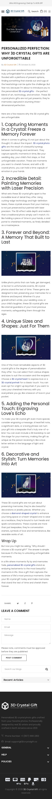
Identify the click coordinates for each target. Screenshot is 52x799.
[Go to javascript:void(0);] (18, 603)
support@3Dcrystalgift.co (24, 741)
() (45, 11)
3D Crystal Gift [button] (30, 789)
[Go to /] (15, 11)
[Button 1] (46, 669)
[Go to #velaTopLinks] (49, 11)
